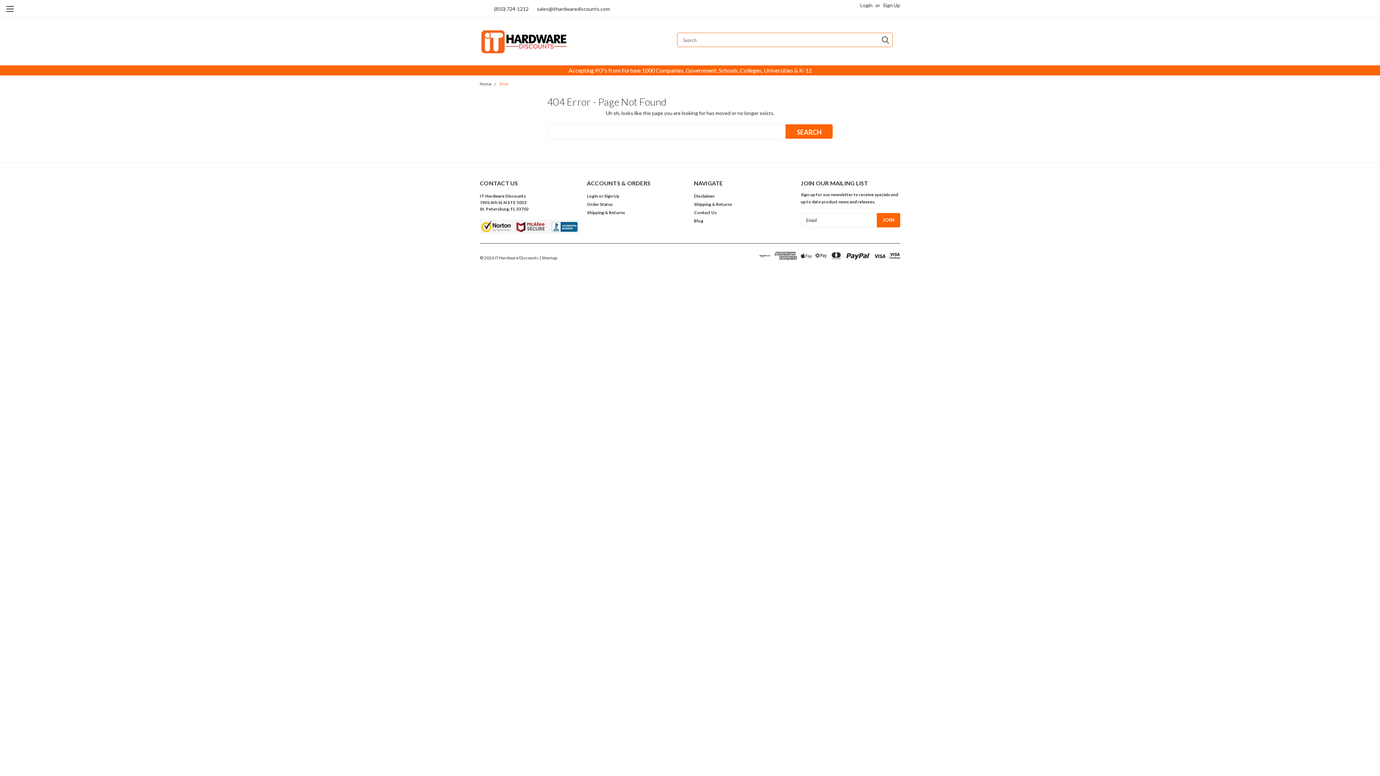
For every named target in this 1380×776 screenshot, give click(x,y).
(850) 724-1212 (511, 9)
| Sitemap (548, 257)
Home (486, 84)
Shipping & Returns (606, 212)
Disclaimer (704, 196)
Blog (698, 220)
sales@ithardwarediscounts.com (573, 9)
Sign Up (891, 5)
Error (504, 84)
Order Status (600, 204)
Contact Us (705, 212)
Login (866, 5)
